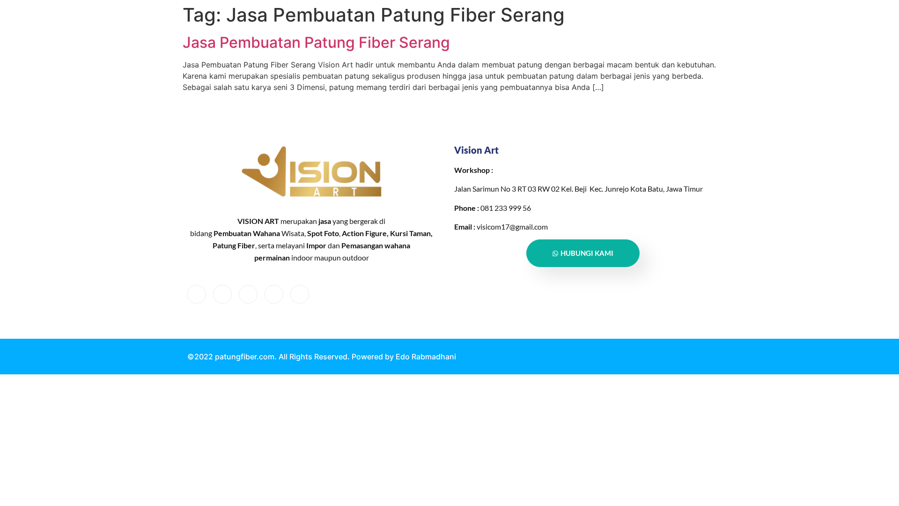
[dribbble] (274, 294)
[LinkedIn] (248, 294)
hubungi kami (586, 253)
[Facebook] (196, 294)
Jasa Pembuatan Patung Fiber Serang (316, 42)
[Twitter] (222, 294)
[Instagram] (299, 294)
